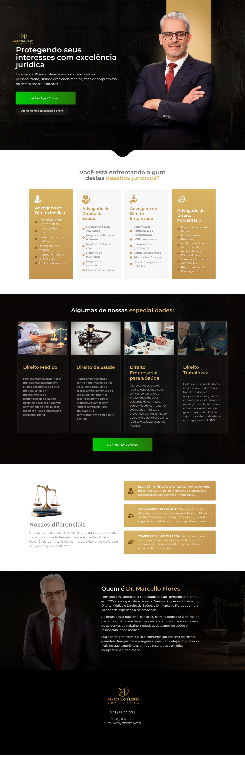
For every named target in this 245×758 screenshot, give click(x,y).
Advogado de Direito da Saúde (96, 213)
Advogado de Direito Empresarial (143, 213)
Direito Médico (40, 367)
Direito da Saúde (95, 367)
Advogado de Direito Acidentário (191, 215)
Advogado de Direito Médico (50, 210)
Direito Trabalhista (195, 369)
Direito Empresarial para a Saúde (145, 372)
